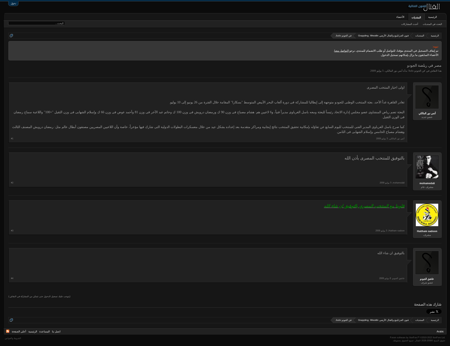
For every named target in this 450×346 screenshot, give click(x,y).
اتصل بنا (56, 331)
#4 (12, 278)
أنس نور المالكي (393, 70)
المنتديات (416, 17)
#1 (12, 138)
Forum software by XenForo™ (417, 337)
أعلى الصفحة (19, 331)
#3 (12, 230)
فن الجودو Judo (417, 70)
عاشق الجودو (427, 278)
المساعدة (44, 331)
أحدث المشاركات (409, 24)
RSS (7, 331)
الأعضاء (400, 17)
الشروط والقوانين (13, 338)
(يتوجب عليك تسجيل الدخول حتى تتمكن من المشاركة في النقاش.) (39, 296)
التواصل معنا (341, 50)
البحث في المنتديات (432, 24)
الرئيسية (432, 17)
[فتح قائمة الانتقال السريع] (11, 35)
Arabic (440, 331)
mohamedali (427, 183)
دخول (13, 3)
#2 (12, 183)
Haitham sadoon (427, 231)
